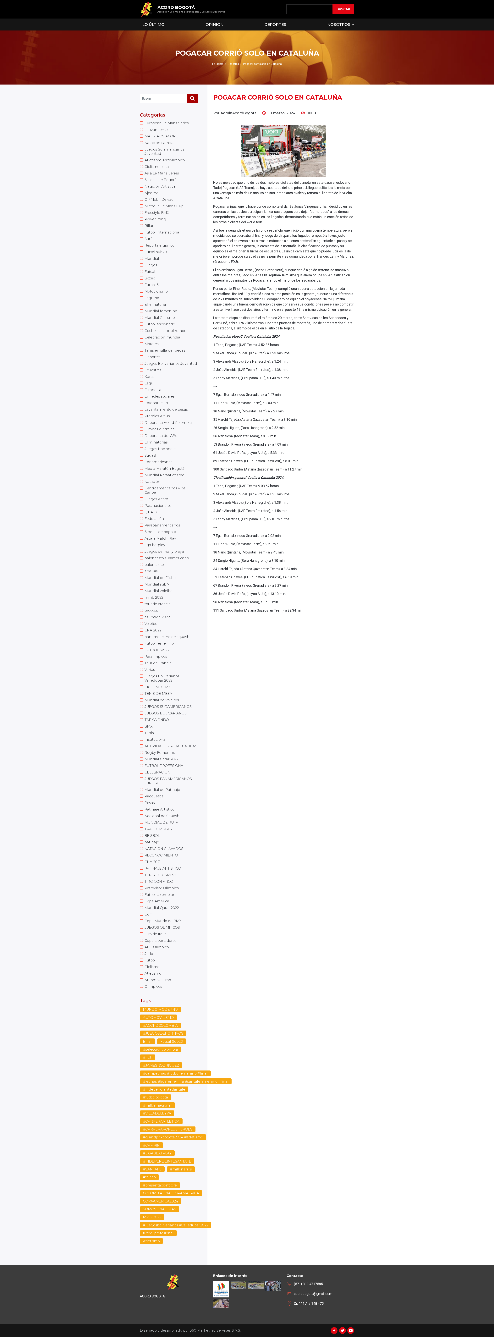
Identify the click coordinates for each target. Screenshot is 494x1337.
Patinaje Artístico (159, 809)
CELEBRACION (157, 772)
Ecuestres (153, 370)
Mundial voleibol (159, 591)
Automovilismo (158, 980)
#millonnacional (157, 1105)
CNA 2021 (153, 862)
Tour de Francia (158, 663)
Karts (149, 377)
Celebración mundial (163, 337)
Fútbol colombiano (161, 895)
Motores (152, 344)
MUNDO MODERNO (160, 1009)
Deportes (275, 24)
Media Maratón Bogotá (165, 468)
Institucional (155, 739)
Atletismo (153, 973)
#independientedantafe (164, 1089)
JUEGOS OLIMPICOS (162, 927)
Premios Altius (157, 416)
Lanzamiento (156, 130)
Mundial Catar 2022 (161, 759)
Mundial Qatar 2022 (162, 908)
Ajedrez (151, 193)
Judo (149, 954)
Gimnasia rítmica (160, 429)
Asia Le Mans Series (162, 173)
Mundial (152, 258)
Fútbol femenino (159, 643)
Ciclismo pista (157, 167)
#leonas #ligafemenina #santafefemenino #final (185, 1081)
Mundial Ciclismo (160, 318)
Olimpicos (153, 986)
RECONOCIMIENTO (161, 855)
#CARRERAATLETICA (161, 1121)
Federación (154, 519)
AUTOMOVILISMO (158, 1017)
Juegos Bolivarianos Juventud (171, 363)
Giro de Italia (156, 934)
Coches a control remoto (166, 331)
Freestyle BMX (157, 213)
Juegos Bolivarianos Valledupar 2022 (162, 678)
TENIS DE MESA (158, 693)
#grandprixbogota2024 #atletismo (173, 1137)
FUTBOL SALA (157, 650)
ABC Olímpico (157, 947)
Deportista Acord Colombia (168, 423)
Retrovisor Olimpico (162, 888)
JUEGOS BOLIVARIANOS (166, 713)
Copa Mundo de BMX (163, 921)
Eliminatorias (156, 442)
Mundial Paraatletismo (164, 475)
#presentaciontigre (160, 1185)
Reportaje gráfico (159, 245)
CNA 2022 (153, 630)
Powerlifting (155, 219)
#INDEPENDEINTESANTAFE (167, 1161)
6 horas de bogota (160, 532)
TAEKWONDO (157, 720)
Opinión (214, 24)
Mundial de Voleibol (162, 700)
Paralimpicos (156, 656)
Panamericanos (158, 462)
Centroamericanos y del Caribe (165, 490)
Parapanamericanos (162, 525)
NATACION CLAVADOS (164, 849)
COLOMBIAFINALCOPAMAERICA (171, 1193)
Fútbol (150, 960)
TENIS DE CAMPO (160, 875)
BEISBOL (152, 836)
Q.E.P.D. (151, 512)
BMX (149, 726)
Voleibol (151, 624)
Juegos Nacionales (161, 449)
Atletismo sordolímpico (165, 160)
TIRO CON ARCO (159, 881)
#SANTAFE (152, 1169)
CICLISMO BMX (158, 687)
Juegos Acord (156, 499)
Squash (151, 455)
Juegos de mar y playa (164, 551)
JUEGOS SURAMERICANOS (168, 707)
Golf (148, 914)
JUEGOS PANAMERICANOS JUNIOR (168, 781)
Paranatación (156, 403)
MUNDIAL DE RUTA (161, 822)
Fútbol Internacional (162, 232)
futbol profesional (158, 1233)
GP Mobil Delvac (159, 199)
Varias (150, 670)
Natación (152, 482)
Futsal (150, 272)
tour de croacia (158, 604)
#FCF (147, 1057)
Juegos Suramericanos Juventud (164, 151)
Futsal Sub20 (171, 1041)
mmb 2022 (154, 597)
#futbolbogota (155, 1097)
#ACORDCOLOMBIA (160, 1025)
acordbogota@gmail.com (313, 1294)
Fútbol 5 (152, 285)
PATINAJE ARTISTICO (163, 868)
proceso (151, 610)
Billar (149, 226)
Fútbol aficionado (160, 324)
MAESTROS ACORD (161, 136)
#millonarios (181, 1169)
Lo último (217, 63)
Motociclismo (156, 291)
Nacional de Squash (162, 816)
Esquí (149, 383)
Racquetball (155, 796)
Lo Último (153, 24)
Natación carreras (160, 143)
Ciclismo (152, 967)
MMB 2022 (152, 1217)
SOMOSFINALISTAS (159, 1209)
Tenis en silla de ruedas (165, 350)
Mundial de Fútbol (161, 578)
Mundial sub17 (157, 584)
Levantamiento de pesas (166, 409)
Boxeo (150, 278)
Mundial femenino (161, 311)
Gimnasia (153, 390)
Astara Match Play (160, 538)
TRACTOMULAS (158, 829)
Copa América (157, 901)
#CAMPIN (151, 1145)
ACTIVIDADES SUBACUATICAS (171, 746)
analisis (151, 571)
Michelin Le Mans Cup (164, 206)
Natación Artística (160, 186)
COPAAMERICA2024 (160, 1201)
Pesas (150, 803)
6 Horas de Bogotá (161, 180)
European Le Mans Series (167, 123)
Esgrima (152, 298)
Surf (148, 239)
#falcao (149, 1177)
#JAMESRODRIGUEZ (161, 1065)
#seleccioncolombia (160, 1049)
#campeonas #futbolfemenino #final (175, 1073)
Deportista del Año (161, 436)
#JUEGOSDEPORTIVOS (163, 1033)
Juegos (151, 265)
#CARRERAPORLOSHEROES (167, 1129)
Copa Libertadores (160, 940)
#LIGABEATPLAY (157, 1153)
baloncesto (154, 565)
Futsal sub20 (156, 252)
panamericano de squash (167, 637)
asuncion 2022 (157, 617)
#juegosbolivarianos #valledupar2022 (175, 1225)
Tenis (149, 733)
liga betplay (155, 545)
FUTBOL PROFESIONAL (165, 766)
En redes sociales (160, 396)
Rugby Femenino (160, 753)
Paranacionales (158, 505)
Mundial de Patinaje (162, 790)
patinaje (152, 842)
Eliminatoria (155, 304)
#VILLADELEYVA (157, 1113)
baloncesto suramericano (167, 558)
